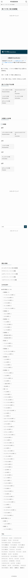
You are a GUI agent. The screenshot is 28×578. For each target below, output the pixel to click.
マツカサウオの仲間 (9, 496)
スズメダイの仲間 (9, 442)
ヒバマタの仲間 (8, 529)
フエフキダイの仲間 (9, 485)
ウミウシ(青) (21, 547)
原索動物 (6, 311)
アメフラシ (4, 538)
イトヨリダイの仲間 (9, 405)
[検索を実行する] (25, 226)
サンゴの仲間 (7, 305)
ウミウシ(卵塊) (5, 544)
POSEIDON (14, 1)
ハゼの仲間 (7, 469)
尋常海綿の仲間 (8, 335)
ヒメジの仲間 (7, 477)
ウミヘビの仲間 (8, 346)
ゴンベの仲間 (7, 440)
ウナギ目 (4, 540)
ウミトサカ (4, 551)
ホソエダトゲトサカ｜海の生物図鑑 (10, 268)
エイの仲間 (7, 413)
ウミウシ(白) (13, 544)
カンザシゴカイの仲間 (9, 351)
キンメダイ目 (14, 556)
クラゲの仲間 (7, 303)
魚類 (5, 389)
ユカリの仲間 (7, 523)
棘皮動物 (6, 319)
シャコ (22, 558)
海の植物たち (7, 518)
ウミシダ (18, 549)
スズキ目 (11, 560)
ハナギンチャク (5, 563)
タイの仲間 (7, 448)
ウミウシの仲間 (8, 378)
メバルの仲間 (7, 507)
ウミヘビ (18, 551)
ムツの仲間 (7, 504)
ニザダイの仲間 (8, 464)
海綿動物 (6, 332)
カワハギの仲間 (8, 429)
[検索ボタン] (26, 1)
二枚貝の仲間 (7, 383)
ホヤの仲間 (7, 316)
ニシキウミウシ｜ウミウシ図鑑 (9, 276)
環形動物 (6, 348)
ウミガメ (12, 549)
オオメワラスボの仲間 (9, 418)
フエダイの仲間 (8, 483)
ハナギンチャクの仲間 (9, 308)
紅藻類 (5, 521)
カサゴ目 (4, 554)
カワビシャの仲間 (8, 432)
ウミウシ (15, 540)
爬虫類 (5, 340)
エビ (24, 551)
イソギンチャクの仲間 (9, 294)
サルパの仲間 (7, 313)
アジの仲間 (7, 391)
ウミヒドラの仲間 (8, 300)
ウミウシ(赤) (13, 547)
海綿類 (17, 567)
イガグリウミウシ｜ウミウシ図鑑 (9, 279)
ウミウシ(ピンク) (16, 542)
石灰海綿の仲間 (8, 337)
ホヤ (9, 565)
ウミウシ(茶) (5, 547)
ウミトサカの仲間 (8, 297)
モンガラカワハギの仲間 (10, 510)
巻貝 (11, 567)
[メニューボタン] (1, 1)
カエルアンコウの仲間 (9, 421)
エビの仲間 (7, 359)
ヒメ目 (18, 563)
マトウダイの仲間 (8, 499)
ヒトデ (13, 563)
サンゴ (17, 558)
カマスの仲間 (7, 423)
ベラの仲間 (7, 493)
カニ (9, 554)
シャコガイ (4, 560)
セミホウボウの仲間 (9, 445)
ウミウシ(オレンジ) (6, 542)
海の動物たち (7, 289)
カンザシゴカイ (5, 556)
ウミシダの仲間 (8, 324)
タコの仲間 (7, 380)
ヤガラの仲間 (7, 512)
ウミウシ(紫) (21, 544)
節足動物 (6, 356)
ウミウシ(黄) (5, 549)
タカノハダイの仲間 (9, 450)
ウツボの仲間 (7, 407)
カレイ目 (15, 554)
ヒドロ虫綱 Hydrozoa (17, 60)
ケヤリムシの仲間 (8, 354)
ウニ (9, 540)
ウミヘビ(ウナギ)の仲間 (10, 410)
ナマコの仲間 (7, 327)
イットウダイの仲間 (9, 402)
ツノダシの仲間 (8, 456)
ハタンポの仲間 (8, 475)
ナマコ (18, 560)
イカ (10, 538)
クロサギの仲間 (8, 437)
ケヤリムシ (4, 558)
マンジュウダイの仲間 (9, 502)
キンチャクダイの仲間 (9, 434)
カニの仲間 (7, 362)
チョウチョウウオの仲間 (10, 453)
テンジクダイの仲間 (9, 459)
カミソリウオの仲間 (9, 426)
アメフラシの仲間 (8, 372)
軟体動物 (6, 370)
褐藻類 (5, 526)
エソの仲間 (7, 415)
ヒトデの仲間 (7, 329)
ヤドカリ (23, 565)
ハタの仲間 (7, 472)
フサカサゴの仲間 (8, 491)
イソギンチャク (17, 538)
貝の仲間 (7, 386)
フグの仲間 (7, 488)
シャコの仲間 (7, 364)
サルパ (11, 558)
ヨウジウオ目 (5, 567)
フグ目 (4, 565)
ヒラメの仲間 (7, 480)
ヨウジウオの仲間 (8, 515)
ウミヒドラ (12, 551)
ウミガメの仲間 (8, 343)
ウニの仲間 (7, 321)
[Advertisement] (14, 31)
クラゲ (21, 556)
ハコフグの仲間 (8, 467)
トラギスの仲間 (8, 461)
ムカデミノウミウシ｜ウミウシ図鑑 (10, 273)
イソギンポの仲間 (8, 399)
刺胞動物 (6, 292)
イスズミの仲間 (8, 397)
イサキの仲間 (7, 394)
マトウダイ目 (16, 565)
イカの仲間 (7, 375)
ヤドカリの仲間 (8, 367)
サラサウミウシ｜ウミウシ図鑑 (9, 270)
